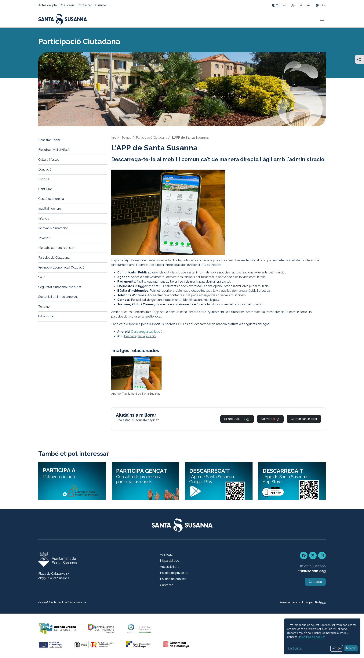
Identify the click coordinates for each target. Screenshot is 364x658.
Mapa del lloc (169, 560)
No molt (268, 419)
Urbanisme (45, 316)
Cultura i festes (48, 159)
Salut (42, 277)
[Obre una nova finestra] (145, 481)
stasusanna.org (311, 571)
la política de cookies (312, 636)
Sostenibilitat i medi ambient (58, 297)
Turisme (100, 5)
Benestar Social (49, 140)
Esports (43, 179)
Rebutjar (337, 648)
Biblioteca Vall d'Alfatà (54, 150)
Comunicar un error (304, 419)
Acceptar (350, 648)
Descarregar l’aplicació (146, 331)
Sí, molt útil (234, 419)
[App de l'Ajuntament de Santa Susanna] (136, 373)
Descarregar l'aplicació (140, 336)
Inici (114, 137)
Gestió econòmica (51, 199)
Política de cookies (173, 579)
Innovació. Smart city (53, 228)
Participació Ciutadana (151, 137)
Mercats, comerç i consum (56, 248)
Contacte (166, 585)
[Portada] (62, 19)
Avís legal (166, 554)
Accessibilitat (169, 567)
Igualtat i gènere (49, 208)
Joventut (44, 238)
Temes (126, 137)
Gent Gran (45, 189)
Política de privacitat (174, 573)
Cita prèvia (67, 5)
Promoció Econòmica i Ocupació (61, 267)
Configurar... (295, 648)
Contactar (85, 5)
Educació (44, 169)
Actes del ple (47, 5)
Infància (43, 218)
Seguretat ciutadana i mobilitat (59, 287)
